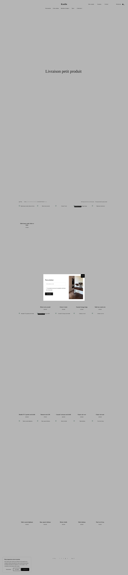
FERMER (82, 275)
